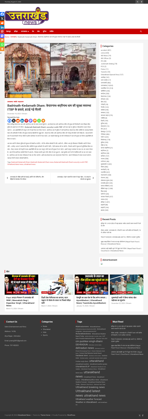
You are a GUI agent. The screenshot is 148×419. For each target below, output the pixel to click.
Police (103, 69)
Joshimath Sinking (107, 64)
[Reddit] (18, 121)
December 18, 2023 (14, 114)
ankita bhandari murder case (93, 336)
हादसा (102, 210)
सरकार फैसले (105, 197)
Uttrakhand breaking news (90, 387)
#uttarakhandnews (83, 334)
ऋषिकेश (103, 91)
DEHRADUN (82, 344)
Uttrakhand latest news (15, 164)
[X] (14, 121)
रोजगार (103, 178)
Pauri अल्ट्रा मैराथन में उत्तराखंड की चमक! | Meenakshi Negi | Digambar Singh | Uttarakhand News (20, 301)
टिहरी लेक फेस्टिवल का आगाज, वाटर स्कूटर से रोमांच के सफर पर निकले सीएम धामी (56, 300)
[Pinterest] (26, 121)
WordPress (71, 415)
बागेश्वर (103, 156)
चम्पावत (103, 113)
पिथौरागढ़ (103, 140)
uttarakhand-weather (82, 364)
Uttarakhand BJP (83, 366)
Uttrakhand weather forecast (89, 399)
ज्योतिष (51, 31)
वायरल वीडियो (105, 186)
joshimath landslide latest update (98, 358)
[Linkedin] (22, 121)
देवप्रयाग (103, 126)
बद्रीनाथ (103, 151)
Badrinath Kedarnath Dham (20, 162)
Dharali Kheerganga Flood (83, 351)
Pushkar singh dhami (82, 361)
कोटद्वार (103, 99)
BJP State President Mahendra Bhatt (90, 337)
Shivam (24, 114)
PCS (102, 66)
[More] (43, 121)
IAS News (104, 56)
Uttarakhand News (24, 415)
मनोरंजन (103, 161)
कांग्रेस (103, 94)
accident (104, 50)
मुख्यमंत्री (103, 164)
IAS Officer (105, 58)
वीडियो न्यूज (104, 188)
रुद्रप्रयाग (21, 101)
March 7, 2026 (46, 306)
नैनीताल (103, 134)
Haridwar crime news (95, 355)
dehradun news (85, 347)
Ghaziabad (46, 329)
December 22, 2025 (118, 303)
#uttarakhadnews (95, 326)
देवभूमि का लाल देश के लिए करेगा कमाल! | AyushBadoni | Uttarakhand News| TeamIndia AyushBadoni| (91, 300)
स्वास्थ (103, 199)
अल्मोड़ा (103, 77)
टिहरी (102, 121)
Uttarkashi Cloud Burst (87, 384)
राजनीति (103, 172)
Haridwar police (84, 358)
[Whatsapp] (39, 121)
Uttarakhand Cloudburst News (89, 369)
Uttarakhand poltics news (90, 380)
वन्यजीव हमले (104, 183)
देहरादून (8, 31)
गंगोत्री (103, 104)
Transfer (104, 72)
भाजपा (102, 159)
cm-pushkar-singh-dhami (89, 341)
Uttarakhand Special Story (110, 75)
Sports (45, 335)
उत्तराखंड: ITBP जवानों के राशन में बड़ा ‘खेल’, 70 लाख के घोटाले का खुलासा (74, 178)
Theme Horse (45, 415)
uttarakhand (96, 360)
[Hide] (1, 53)
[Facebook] (9, 121)
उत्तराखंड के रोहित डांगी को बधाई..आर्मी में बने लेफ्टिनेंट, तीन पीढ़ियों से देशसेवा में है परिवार (27, 178)
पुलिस (102, 142)
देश (33, 31)
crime (103, 53)
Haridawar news (82, 355)
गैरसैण (103, 107)
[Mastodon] (31, 121)
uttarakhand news (88, 374)
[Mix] (35, 121)
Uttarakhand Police (90, 377)
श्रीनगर (103, 194)
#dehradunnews (82, 326)
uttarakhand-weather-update (98, 364)
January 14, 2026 (82, 306)
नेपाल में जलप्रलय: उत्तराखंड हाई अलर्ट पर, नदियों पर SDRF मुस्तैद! (120, 237)
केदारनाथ (103, 96)
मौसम (102, 167)
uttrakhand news (30, 164)
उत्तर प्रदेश (104, 80)
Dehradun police (100, 348)
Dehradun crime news (95, 345)
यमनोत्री (103, 170)
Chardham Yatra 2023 (101, 338)
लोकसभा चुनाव (105, 180)
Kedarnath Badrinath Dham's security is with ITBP (71, 162)
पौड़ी (102, 145)
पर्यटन (102, 137)
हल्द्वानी (103, 205)
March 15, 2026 (11, 308)
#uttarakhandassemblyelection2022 (86, 329)
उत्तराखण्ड (24, 31)
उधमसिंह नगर (105, 88)
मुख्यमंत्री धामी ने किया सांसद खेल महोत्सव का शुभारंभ (123, 299)
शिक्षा (102, 191)
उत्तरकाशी (104, 83)
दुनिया (44, 31)
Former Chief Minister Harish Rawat (90, 353)
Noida (45, 326)
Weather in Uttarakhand (86, 402)
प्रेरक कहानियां (105, 148)
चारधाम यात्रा (105, 115)
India (44, 332)
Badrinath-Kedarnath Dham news (42, 162)
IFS (102, 61)
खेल (38, 31)
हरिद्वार (16, 31)
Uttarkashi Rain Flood (99, 384)
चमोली (15, 101)
